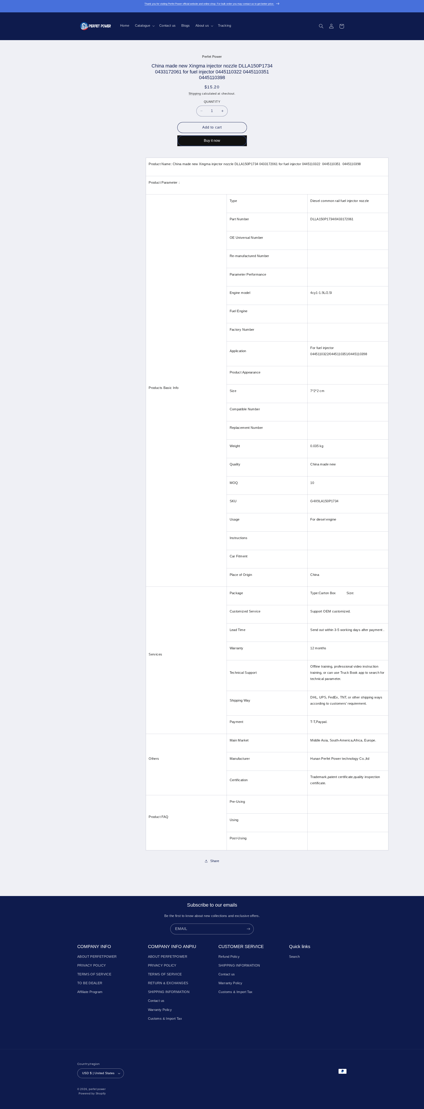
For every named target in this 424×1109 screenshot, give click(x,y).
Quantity (212, 101)
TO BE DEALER (89, 983)
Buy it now (212, 140)
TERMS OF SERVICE (94, 974)
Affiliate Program (89, 992)
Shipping (195, 93)
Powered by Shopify (92, 1093)
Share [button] (214, 861)
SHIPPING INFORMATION (169, 992)
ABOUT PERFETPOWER (97, 956)
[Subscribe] (248, 929)
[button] (144, 26)
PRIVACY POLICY (91, 965)
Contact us (156, 1001)
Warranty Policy (160, 1010)
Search (294, 956)
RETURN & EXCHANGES (168, 983)
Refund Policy (229, 956)
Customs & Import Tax (165, 1018)
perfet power (97, 1089)
